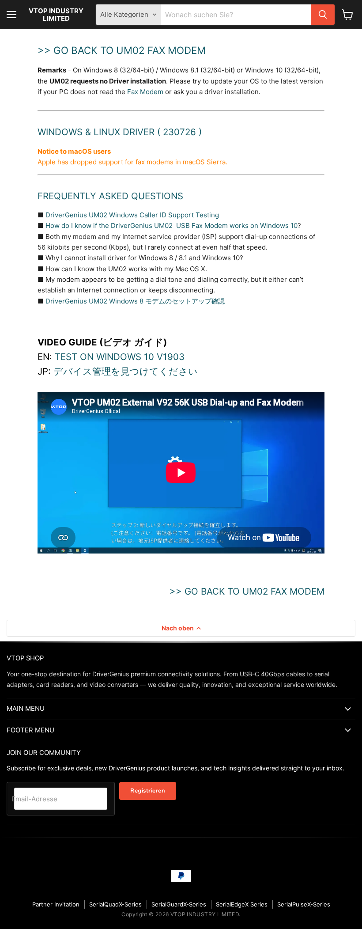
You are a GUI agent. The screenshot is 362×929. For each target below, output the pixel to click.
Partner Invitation (55, 904)
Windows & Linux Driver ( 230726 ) (120, 131)
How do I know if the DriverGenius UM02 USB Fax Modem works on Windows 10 (171, 225)
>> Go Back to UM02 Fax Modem (122, 50)
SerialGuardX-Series (178, 904)
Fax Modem (145, 91)
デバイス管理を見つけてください (125, 371)
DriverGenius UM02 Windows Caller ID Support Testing (132, 215)
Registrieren (147, 791)
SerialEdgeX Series (242, 904)
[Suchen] (323, 14)
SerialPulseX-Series (303, 904)
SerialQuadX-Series (115, 904)
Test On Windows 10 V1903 (120, 356)
